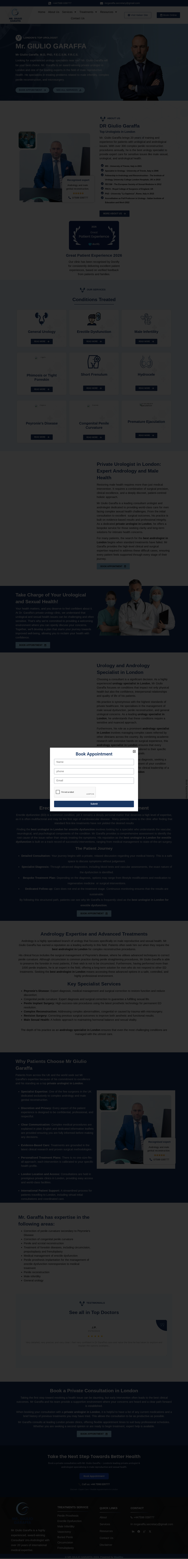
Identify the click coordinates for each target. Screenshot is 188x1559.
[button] (134, 751)
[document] (94, 779)
